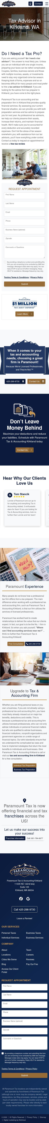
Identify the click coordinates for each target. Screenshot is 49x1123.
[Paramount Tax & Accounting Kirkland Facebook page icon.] (21, 898)
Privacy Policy (32, 1117)
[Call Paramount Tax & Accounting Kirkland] (30, 4)
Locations (6, 954)
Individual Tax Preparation (24, 765)
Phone (8, 221)
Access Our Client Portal (10, 970)
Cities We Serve (9, 959)
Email (8, 212)
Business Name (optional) (15, 229)
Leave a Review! (24, 918)
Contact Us (34, 381)
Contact (38, 3)
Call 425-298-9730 (24, 909)
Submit (24, 283)
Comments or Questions (15, 247)
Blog (4, 964)
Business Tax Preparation (24, 769)
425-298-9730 (12, 381)
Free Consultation (16, 643)
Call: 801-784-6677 (35, 838)
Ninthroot (22, 1120)
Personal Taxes (9, 932)
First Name (10, 194)
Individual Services (10, 937)
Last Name (10, 203)
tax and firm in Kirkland (27, 755)
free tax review (18, 143)
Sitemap (43, 1117)
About (4, 949)
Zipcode (9, 238)
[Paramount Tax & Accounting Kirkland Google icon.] (28, 898)
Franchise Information (15, 838)
